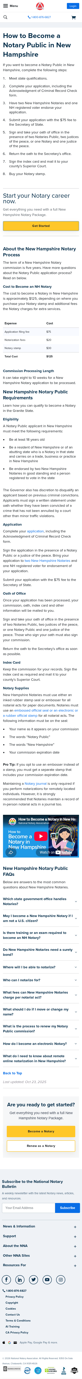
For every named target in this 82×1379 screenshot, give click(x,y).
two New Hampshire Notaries (47, 560)
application (35, 531)
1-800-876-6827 (41, 17)
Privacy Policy (14, 1296)
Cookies (11, 1308)
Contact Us (13, 1314)
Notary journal (36, 783)
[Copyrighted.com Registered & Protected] (12, 1368)
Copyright (12, 1302)
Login (73, 6)
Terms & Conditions (18, 1320)
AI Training (13, 1326)
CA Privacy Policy (17, 1332)
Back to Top (12, 1073)
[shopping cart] (67, 17)
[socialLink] (7, 1281)
